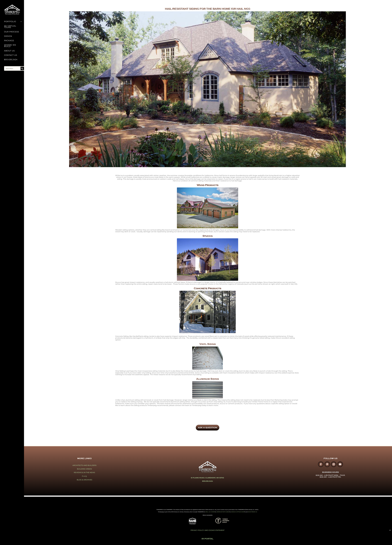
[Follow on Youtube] (340, 464)
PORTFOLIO (10, 22)
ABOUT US (9, 51)
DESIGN (8, 36)
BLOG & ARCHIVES (84, 480)
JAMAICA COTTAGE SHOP (237, 512)
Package (9, 41)
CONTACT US (10, 55)
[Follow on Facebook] (321, 464)
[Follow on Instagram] (334, 464)
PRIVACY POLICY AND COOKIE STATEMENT (207, 530)
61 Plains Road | (198, 478)
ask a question (207, 427)
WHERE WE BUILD (10, 46)
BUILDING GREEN (84, 469)
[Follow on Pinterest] (327, 464)
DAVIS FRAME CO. (252, 512)
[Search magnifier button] (22, 68)
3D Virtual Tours (10, 27)
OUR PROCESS (11, 32)
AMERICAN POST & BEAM (223, 512)
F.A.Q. (84, 476)
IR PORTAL (207, 539)
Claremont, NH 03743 (214, 478)
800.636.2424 (10, 60)
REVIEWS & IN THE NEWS (84, 472)
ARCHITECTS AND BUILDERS (84, 465)
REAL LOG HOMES (210, 512)
